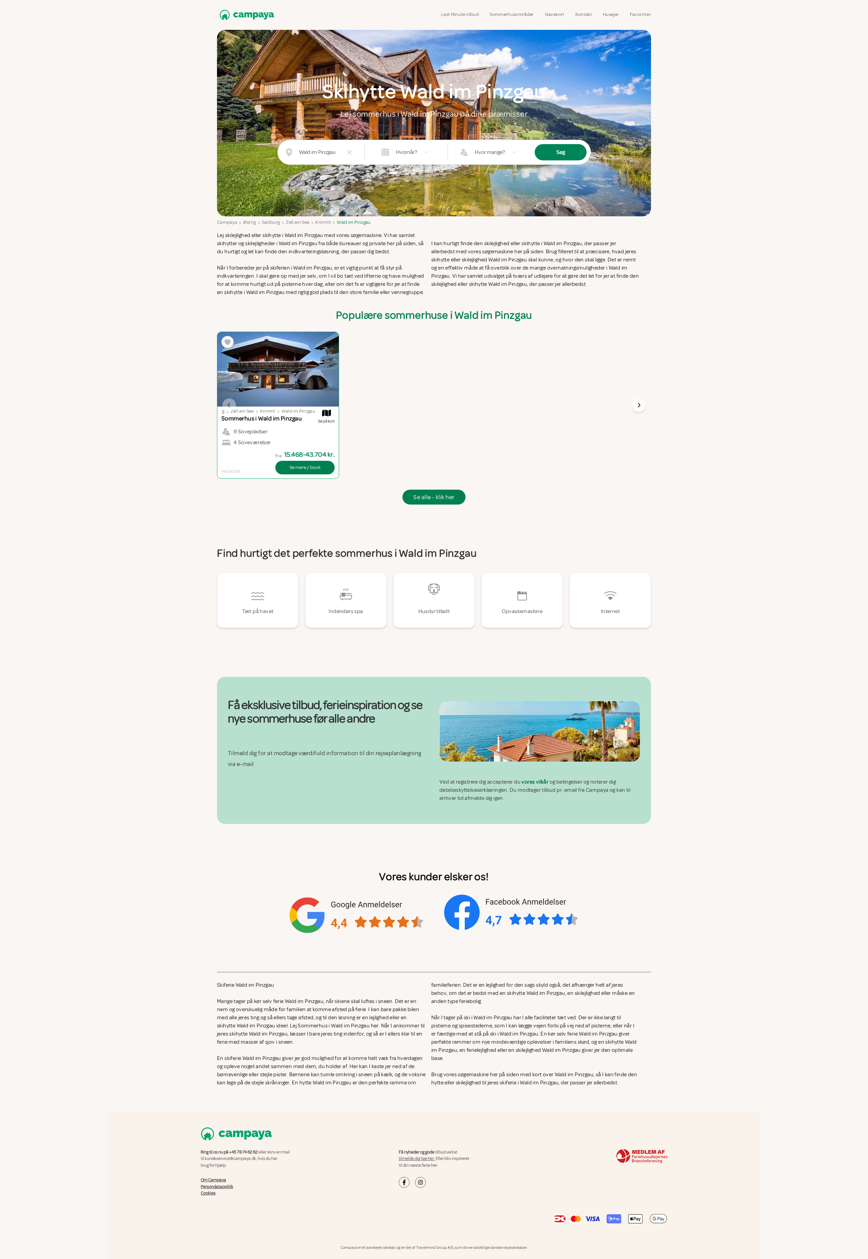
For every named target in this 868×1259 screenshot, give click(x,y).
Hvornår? (406, 152)
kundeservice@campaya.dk (230, 1158)
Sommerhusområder (512, 14)
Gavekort (555, 14)
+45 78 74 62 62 (243, 1152)
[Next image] (639, 405)
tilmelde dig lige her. (417, 1158)
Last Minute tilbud (460, 14)
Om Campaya (213, 1180)
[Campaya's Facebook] (404, 1182)
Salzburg (271, 222)
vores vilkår (534, 782)
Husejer (611, 14)
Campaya (227, 222)
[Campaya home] (245, 14)
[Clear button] (349, 152)
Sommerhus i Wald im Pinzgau (334, 1025)
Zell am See (297, 222)
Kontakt (583, 14)
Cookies (208, 1193)
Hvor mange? (490, 152)
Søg (560, 152)
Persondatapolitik (217, 1186)
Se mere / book (305, 467)
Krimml (323, 222)
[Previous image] (229, 405)
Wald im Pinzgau (354, 222)
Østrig (249, 222)
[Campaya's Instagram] (420, 1182)
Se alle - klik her (433, 497)
